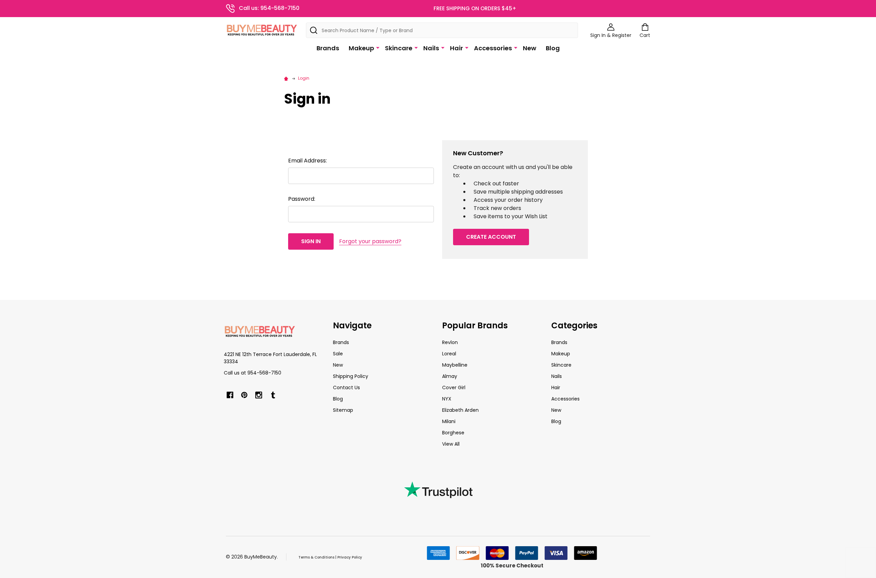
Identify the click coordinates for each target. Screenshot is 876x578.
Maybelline (454, 365)
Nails (431, 48)
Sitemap (343, 410)
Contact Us (346, 387)
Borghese (453, 432)
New (529, 48)
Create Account (491, 237)
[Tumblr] (273, 395)
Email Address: (307, 161)
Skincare (398, 48)
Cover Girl (453, 387)
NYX (446, 398)
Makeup (361, 48)
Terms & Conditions (316, 557)
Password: (301, 199)
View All (451, 444)
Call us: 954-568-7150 (269, 8)
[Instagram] (259, 395)
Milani (448, 421)
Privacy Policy (349, 557)
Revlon (450, 342)
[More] (377, 47)
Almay (449, 376)
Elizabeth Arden (460, 410)
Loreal (449, 353)
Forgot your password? (370, 241)
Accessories (493, 48)
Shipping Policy (350, 376)
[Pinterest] (244, 395)
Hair (456, 48)
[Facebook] (230, 395)
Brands (328, 48)
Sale (338, 353)
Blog (553, 48)
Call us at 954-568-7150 (252, 372)
